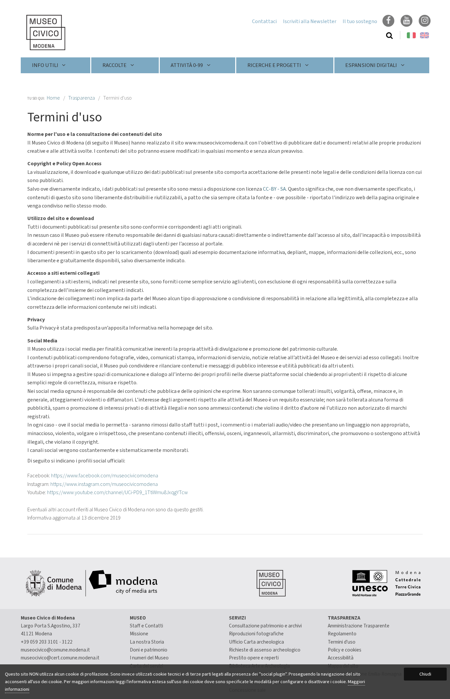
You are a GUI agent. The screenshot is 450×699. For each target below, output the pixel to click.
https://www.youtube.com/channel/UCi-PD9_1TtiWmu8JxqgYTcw (117, 492)
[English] (424, 35)
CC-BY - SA (274, 189)
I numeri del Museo (149, 657)
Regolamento (342, 633)
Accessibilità (340, 657)
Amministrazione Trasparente (358, 625)
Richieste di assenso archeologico (264, 649)
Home (53, 98)
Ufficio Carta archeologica (256, 642)
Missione (139, 633)
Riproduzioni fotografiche (256, 633)
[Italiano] (40, 32)
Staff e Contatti (146, 625)
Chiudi (425, 674)
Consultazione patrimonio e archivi (265, 625)
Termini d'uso (341, 642)
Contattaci (264, 21)
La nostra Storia (147, 642)
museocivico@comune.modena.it (55, 649)
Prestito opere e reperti (254, 657)
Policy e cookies (344, 649)
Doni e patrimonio (148, 649)
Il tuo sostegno (360, 21)
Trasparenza (81, 98)
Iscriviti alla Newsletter (309, 21)
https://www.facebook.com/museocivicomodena (104, 475)
